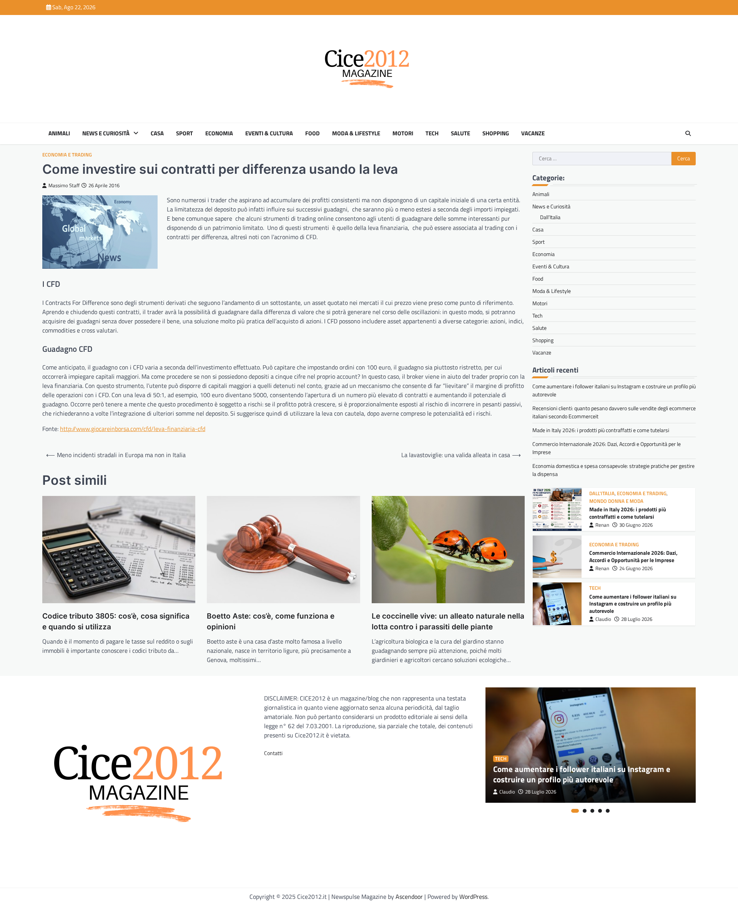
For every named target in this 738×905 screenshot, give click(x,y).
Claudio (603, 619)
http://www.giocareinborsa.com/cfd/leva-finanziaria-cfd (132, 428)
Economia (219, 133)
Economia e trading (67, 155)
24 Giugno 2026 (636, 568)
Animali (59, 133)
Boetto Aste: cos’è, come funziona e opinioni (270, 622)
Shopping (495, 133)
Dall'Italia (602, 493)
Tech (432, 133)
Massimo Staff (64, 185)
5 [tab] (608, 811)
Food (312, 133)
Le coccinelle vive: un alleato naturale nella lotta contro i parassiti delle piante (448, 622)
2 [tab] (585, 811)
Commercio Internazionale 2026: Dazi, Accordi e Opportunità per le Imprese (633, 556)
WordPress (473, 896)
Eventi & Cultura (269, 133)
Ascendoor (409, 896)
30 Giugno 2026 (636, 525)
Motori (402, 133)
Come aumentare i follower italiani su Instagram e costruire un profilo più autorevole (632, 603)
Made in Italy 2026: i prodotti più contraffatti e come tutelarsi (600, 430)
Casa (157, 133)
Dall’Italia (550, 217)
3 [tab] (592, 811)
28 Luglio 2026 (636, 619)
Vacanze (533, 133)
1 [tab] (575, 811)
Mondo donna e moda (616, 501)
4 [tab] (600, 811)
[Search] (688, 133)
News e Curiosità (106, 133)
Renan (602, 525)
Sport (184, 133)
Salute (460, 133)
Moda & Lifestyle (356, 133)
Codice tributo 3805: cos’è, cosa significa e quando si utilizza (115, 622)
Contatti (273, 753)
